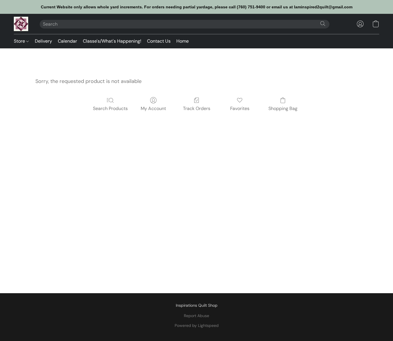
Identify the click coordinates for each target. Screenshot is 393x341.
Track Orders (196, 108)
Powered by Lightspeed (197, 325)
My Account (153, 108)
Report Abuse (196, 315)
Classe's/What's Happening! (112, 41)
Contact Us (159, 41)
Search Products (110, 108)
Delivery (43, 41)
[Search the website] (322, 24)
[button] (21, 24)
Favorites (239, 108)
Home (182, 41)
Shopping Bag (282, 108)
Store (20, 41)
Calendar (67, 41)
